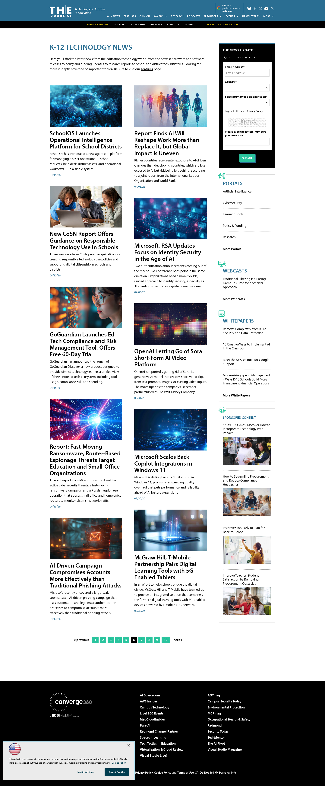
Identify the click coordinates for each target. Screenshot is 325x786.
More (266, 16)
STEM (170, 24)
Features (130, 16)
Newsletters (251, 16)
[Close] (129, 745)
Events (230, 16)
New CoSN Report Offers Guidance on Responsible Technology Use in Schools (84, 240)
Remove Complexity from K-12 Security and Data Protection (244, 331)
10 (166, 640)
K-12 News (113, 16)
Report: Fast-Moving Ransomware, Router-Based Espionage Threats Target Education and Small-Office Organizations (85, 460)
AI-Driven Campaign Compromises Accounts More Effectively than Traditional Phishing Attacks (85, 575)
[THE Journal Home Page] (77, 11)
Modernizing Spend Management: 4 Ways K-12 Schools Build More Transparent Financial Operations (247, 379)
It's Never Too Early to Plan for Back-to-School (244, 530)
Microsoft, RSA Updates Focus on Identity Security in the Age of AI (167, 252)
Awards (158, 16)
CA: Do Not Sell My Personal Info (215, 772)
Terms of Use (185, 772)
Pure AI (145, 725)
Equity (189, 24)
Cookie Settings (85, 771)
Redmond (215, 725)
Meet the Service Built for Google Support (246, 362)
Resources (211, 16)
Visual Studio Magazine (225, 749)
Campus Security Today (224, 701)
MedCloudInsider (152, 719)
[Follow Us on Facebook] (255, 8)
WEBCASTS (235, 270)
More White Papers (236, 395)
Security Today (218, 731)
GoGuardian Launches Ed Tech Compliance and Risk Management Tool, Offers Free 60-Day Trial (83, 344)
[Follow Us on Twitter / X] (260, 8)
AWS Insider (148, 701)
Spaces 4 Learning (153, 737)
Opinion (145, 16)
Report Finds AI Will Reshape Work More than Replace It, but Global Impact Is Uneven (166, 143)
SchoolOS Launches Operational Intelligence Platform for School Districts (86, 139)
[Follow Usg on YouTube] (266, 9)
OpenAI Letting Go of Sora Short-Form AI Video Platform (168, 357)
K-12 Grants (138, 24)
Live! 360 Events (152, 713)
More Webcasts (234, 299)
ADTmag (214, 695)
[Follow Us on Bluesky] (249, 9)
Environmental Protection (226, 707)
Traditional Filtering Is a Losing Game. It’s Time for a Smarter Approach (244, 283)
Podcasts (193, 16)
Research (177, 16)
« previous (81, 640)
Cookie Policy (162, 772)
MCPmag (214, 713)
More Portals (232, 249)
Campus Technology (154, 707)
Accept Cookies (117, 772)
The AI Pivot (216, 743)
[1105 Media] (72, 736)
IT (200, 24)
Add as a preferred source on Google (231, 8)
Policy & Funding (234, 225)
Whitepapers (238, 320)
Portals (233, 183)
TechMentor (216, 737)
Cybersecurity (232, 203)
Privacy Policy (255, 111)
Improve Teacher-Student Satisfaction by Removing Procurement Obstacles (241, 579)
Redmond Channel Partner (159, 731)
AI (179, 24)
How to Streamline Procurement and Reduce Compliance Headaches (246, 480)
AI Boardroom (150, 695)
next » (177, 640)
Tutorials (119, 24)
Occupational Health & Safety (229, 719)
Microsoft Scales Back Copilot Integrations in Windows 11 (163, 463)
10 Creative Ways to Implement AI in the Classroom (246, 346)
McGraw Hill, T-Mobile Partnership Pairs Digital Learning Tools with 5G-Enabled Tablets (165, 567)
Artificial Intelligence (237, 191)
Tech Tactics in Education (158, 743)
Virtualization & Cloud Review (161, 749)
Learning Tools (233, 214)
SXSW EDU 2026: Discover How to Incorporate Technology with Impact (246, 429)
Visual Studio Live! (153, 755)
